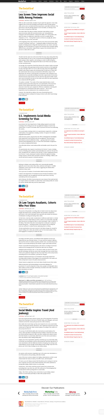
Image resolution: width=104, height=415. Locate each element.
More (57, 1)
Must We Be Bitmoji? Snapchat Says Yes (73, 41)
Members (51, 1)
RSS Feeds (47, 401)
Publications (33, 1)
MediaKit (34, 401)
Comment (22, 103)
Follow (82, 1)
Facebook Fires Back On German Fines (73, 39)
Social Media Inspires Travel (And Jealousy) (74, 36)
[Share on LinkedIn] (23, 99)
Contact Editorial (40, 401)
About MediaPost (28, 401)
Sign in (65, 1)
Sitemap (51, 401)
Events (40, 1)
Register (71, 1)
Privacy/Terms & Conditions (59, 401)
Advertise (77, 1)
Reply (20, 294)
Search (60, 1)
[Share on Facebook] (20, 99)
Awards (45, 1)
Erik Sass (22, 20)
